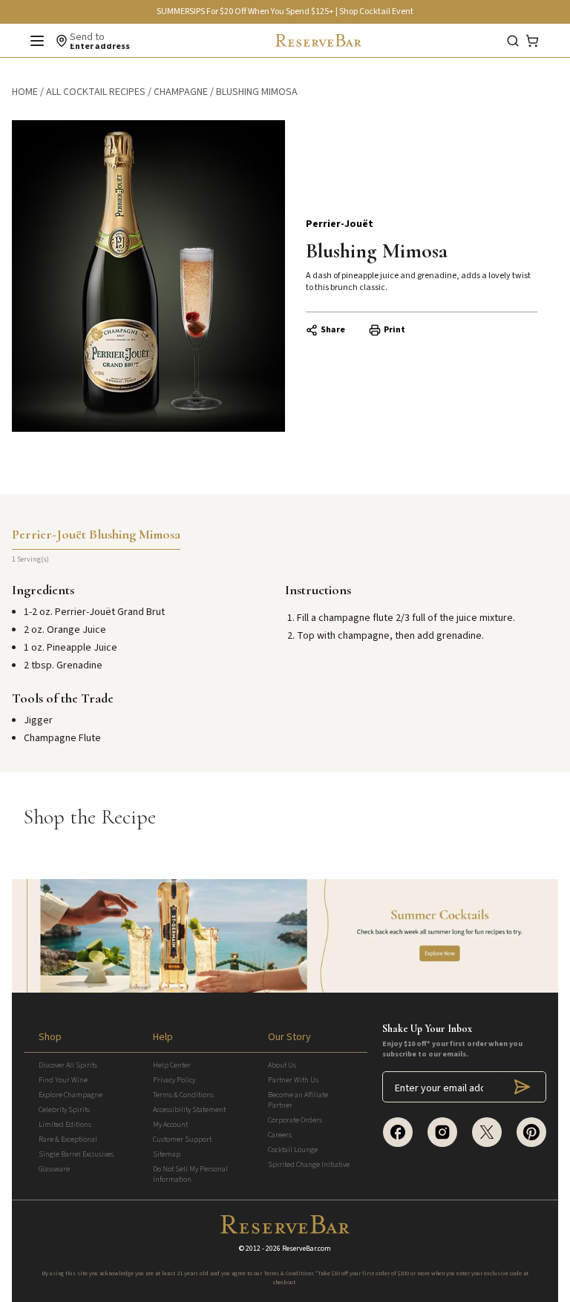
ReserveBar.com (306, 1248)
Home (25, 92)
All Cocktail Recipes (95, 92)
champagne (181, 92)
